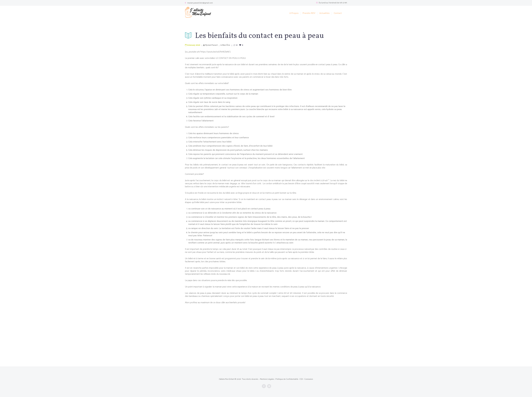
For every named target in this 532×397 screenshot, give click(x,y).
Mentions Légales (267, 379)
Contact (338, 13)
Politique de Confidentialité (287, 379)
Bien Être (226, 45)
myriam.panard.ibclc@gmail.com (200, 3)
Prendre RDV (309, 13)
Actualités (324, 13)
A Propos (294, 13)
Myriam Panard (211, 45)
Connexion (308, 379)
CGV (301, 379)
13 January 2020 (193, 45)
